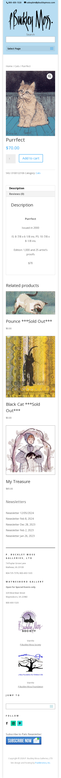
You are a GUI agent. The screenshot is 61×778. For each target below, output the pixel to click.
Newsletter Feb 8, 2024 (20, 518)
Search (30, 34)
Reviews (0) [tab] (16, 194)
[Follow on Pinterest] (19, 723)
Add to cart (30, 158)
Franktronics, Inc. (43, 762)
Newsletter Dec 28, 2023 (20, 524)
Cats (17, 66)
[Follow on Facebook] (6, 723)
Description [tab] (16, 188)
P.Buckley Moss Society (30, 644)
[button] (50, 76)
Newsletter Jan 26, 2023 (20, 536)
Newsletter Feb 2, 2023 (20, 530)
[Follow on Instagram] (13, 723)
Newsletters (16, 501)
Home (9, 66)
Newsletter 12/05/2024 (20, 513)
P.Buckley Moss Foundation (30, 686)
